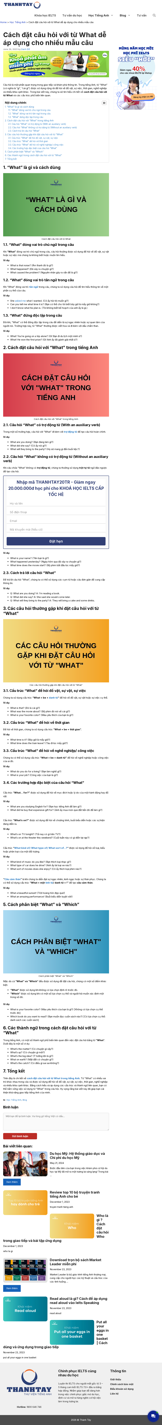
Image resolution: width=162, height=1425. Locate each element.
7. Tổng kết (11, 159)
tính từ (49, 882)
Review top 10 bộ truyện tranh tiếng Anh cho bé (75, 1194)
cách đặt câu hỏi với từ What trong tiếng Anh (53, 1078)
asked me (20, 300)
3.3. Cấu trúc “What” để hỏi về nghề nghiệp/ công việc (35, 144)
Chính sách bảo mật (121, 1384)
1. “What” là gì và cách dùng (19, 106)
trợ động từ (70, 431)
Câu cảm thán (12, 879)
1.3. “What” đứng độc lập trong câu (25, 117)
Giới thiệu (115, 1379)
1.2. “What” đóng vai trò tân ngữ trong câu (29, 113)
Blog (123, 15)
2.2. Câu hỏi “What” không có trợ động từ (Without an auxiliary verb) (42, 127)
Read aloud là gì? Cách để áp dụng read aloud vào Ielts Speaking (78, 1301)
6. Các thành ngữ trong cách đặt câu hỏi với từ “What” (33, 155)
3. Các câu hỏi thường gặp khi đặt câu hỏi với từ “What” (34, 134)
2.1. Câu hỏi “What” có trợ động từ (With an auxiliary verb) (37, 124)
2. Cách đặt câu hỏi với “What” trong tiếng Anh (29, 120)
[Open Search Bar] (154, 15)
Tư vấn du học (72, 15)
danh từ (53, 697)
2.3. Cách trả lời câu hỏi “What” (24, 131)
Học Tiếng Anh (98, 15)
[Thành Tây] (22, 5)
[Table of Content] (104, 103)
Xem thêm (12, 1181)
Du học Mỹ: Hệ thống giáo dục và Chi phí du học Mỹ (77, 1156)
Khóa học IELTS (45, 15)
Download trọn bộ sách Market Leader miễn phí (75, 1262)
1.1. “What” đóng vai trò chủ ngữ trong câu (29, 110)
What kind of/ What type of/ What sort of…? (40, 847)
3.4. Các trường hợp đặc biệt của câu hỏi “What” (32, 148)
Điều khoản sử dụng (122, 1388)
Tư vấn (141, 15)
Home (3, 22)
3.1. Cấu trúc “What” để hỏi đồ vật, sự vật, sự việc (33, 138)
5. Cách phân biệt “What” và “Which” (24, 151)
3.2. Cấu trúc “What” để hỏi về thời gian (28, 141)
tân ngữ (33, 286)
